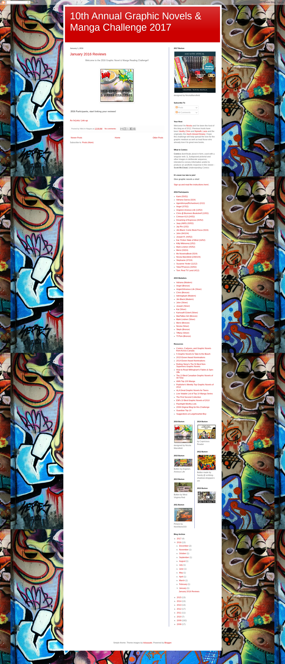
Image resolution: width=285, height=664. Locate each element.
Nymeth (198, 131)
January (183, 588)
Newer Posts (76, 138)
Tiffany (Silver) (182, 333)
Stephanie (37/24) (184, 260)
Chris (188, 131)
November (184, 550)
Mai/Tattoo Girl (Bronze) (186, 316)
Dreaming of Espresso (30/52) (189, 220)
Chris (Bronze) (182, 292)
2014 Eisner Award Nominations (190, 361)
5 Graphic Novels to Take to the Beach (193, 354)
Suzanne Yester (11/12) (186, 264)
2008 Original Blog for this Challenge (192, 407)
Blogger (167, 643)
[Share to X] (128, 128)
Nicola (189, 126)
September (184, 557)
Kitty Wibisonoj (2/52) (185, 243)
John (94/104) (182, 233)
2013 (179, 605)
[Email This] (121, 128)
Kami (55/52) (182, 196)
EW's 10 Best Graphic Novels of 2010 (193, 400)
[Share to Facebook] (131, 128)
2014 (179, 601)
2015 (179, 597)
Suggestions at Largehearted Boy (191, 414)
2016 (179, 542)
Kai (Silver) (181, 309)
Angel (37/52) (182, 206)
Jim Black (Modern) (185, 299)
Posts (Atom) (88, 142)
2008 (179, 624)
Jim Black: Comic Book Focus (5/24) (192, 230)
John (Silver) (182, 302)
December (184, 546)
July (181, 565)
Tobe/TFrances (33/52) (186, 267)
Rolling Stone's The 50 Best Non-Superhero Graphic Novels (191, 365)
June (181, 569)
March (182, 580)
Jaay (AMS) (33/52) (185, 223)
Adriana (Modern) (184, 282)
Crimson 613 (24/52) (185, 216)
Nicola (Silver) (182, 326)
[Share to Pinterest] (134, 128)
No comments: (111, 129)
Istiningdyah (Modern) (186, 296)
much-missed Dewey (196, 134)
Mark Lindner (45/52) (185, 247)
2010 (179, 617)
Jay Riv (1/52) (182, 227)
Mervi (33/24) (182, 250)
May (181, 573)
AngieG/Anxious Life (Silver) (189, 289)
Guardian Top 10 (183, 410)
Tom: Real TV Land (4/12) (187, 270)
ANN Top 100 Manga (185, 381)
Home (117, 138)
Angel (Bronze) (183, 286)
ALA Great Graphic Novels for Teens (192, 390)
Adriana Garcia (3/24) (186, 200)
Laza (205, 131)
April (181, 577)
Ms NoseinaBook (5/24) (186, 254)
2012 (179, 609)
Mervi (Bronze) (183, 323)
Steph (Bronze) (183, 329)
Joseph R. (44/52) (184, 237)
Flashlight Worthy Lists (186, 404)
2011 (179, 613)
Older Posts (158, 138)
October (183, 553)
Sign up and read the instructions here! (191, 185)
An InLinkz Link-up (79, 120)
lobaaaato (147, 643)
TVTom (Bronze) (183, 336)
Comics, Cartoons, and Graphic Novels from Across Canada (193, 349)
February (183, 584)
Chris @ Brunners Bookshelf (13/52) (192, 213)
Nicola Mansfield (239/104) (188, 257)
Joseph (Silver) (183, 306)
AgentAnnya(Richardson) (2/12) (190, 203)
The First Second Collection (188, 397)
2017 (179, 538)
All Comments (184, 112)
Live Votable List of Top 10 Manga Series (194, 394)
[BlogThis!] (125, 128)
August (182, 561)
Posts (180, 107)
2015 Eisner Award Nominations (190, 357)
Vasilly (182, 131)
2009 (179, 620)
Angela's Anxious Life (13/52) (189, 210)
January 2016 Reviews (88, 54)
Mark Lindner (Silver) (185, 319)
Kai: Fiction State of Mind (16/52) (190, 240)
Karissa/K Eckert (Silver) (187, 312)
